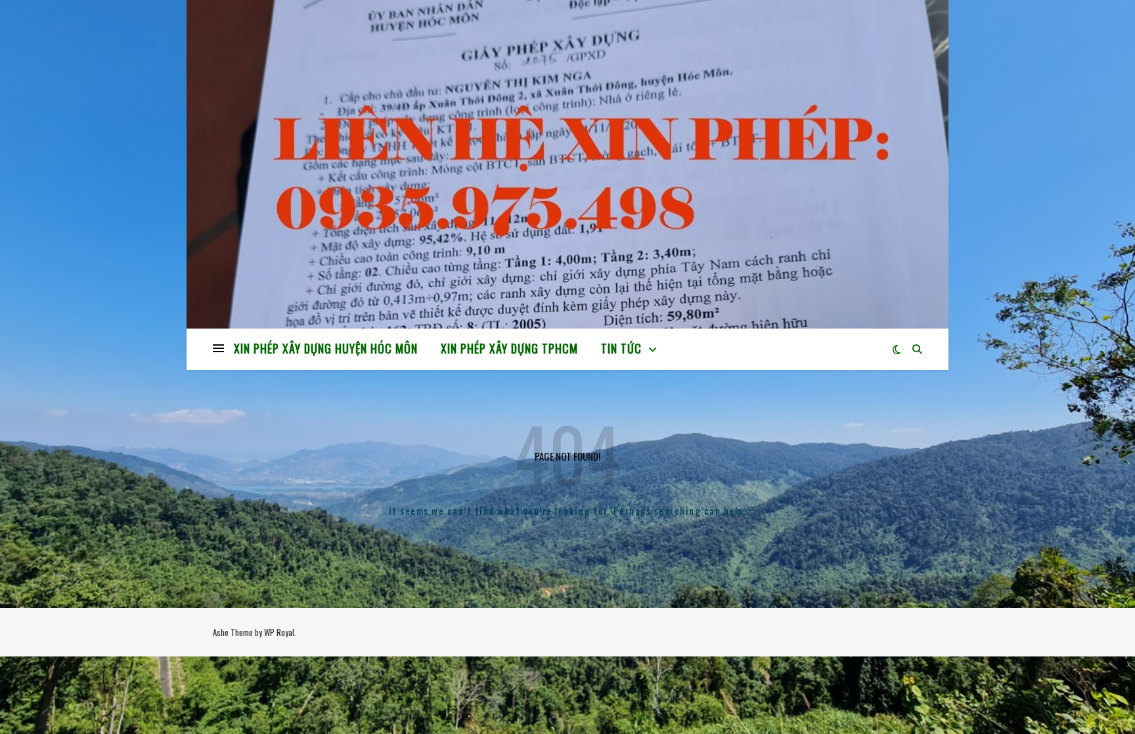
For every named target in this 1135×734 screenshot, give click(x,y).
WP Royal (279, 632)
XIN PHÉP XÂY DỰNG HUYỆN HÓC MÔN (326, 348)
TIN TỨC (621, 348)
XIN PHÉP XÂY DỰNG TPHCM (509, 348)
